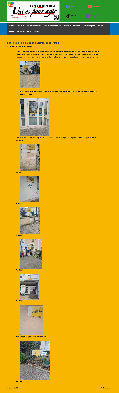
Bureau (11, 32)
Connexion (20, 26)
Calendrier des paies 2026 (52, 26)
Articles (11, 46)
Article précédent (13, 388)
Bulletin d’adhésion (34, 26)
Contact (36, 32)
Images (100, 26)
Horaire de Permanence (72, 26)
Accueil (11, 26)
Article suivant (107, 388)
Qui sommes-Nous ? (24, 32)
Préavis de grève (89, 26)
